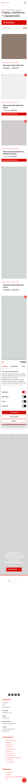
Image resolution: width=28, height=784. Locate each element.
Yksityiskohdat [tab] (14, 366)
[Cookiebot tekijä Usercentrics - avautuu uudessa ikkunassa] (20, 362)
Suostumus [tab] (5, 366)
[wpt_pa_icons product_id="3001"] (10, 282)
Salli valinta (14, 416)
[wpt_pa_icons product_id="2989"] (10, 62)
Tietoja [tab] (23, 366)
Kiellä (14, 421)
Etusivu (3, 10)
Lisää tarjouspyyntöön (9, 114)
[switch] (24, 397)
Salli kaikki (14, 412)
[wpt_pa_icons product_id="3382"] (10, 148)
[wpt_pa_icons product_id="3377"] (10, 102)
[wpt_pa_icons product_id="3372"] (10, 411)
